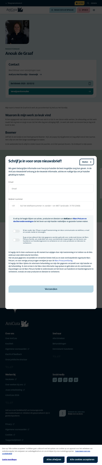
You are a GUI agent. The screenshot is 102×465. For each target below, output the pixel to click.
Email (10, 182)
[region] (51, 455)
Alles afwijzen (54, 460)
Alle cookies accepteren (82, 460)
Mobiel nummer (15, 199)
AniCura (67, 219)
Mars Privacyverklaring (63, 261)
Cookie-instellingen (9, 459)
